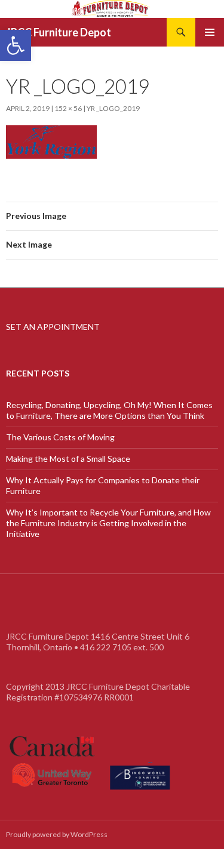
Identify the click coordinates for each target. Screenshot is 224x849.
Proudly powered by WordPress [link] (57, 834)
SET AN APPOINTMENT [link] (53, 327)
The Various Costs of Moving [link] (60, 437)
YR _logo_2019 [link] (113, 108)
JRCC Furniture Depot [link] (58, 32)
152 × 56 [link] (68, 108)
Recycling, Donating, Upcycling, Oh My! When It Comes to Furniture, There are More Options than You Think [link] (109, 410)
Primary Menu (209, 32)
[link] (15, 45)
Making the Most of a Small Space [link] (68, 458)
